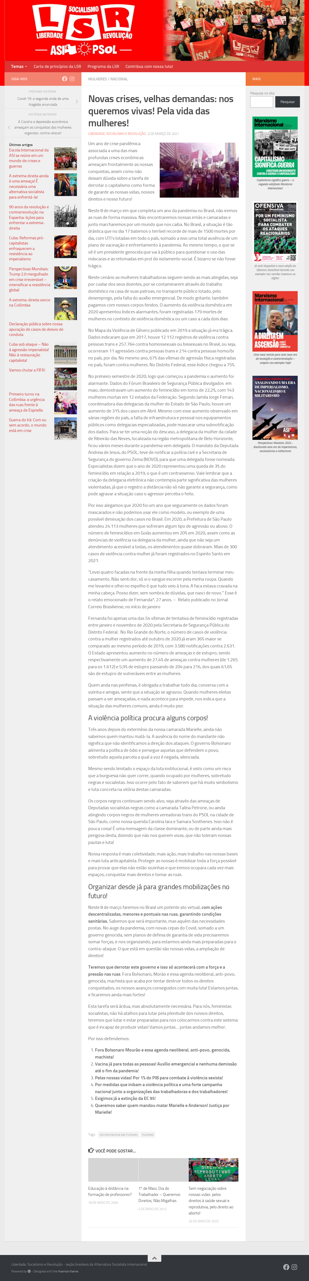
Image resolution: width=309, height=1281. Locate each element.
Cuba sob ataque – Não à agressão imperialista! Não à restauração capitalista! (29, 352)
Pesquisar (287, 102)
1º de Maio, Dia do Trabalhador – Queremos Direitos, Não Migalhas (159, 1194)
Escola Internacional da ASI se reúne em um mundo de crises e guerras (29, 158)
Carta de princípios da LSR (57, 66)
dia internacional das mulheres (119, 1134)
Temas (17, 66)
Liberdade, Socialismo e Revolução (117, 134)
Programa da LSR (103, 66)
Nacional (119, 79)
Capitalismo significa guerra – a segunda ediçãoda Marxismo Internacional (275, 184)
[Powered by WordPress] (29, 1271)
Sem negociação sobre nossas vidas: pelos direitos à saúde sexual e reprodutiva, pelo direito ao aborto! (211, 1200)
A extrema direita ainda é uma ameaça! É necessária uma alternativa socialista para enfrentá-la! (29, 186)
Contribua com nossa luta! (149, 66)
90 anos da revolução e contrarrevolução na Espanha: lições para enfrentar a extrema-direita (29, 217)
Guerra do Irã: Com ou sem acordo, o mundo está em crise (28, 425)
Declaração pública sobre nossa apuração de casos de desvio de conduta (36, 329)
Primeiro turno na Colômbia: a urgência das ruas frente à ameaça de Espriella (27, 402)
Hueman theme (68, 1271)
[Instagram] (72, 78)
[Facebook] (64, 78)
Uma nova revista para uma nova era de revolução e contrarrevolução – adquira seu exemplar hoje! (275, 358)
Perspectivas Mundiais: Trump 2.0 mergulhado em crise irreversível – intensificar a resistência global (29, 279)
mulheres (148, 1134)
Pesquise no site (262, 93)
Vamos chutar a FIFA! (27, 370)
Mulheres (97, 79)
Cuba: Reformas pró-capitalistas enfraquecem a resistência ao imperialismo (27, 248)
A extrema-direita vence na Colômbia (29, 302)
